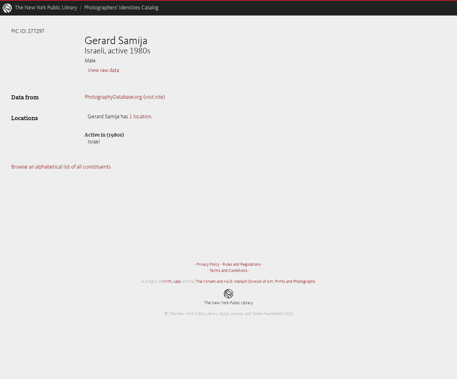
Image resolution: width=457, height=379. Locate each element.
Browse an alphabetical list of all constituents (61, 167)
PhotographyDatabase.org (113, 97)
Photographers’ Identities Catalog (121, 8)
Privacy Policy (207, 264)
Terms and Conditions (228, 270)
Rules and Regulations (242, 264)
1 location (140, 117)
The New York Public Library (46, 8)
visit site (154, 97)
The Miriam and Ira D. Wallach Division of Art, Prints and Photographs (255, 281)
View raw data (103, 70)
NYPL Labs (172, 281)
